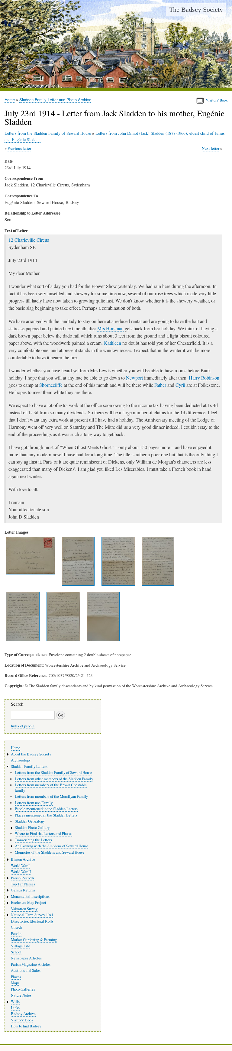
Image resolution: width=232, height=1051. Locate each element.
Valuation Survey (24, 908)
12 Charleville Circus (28, 240)
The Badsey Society (196, 9)
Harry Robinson (204, 377)
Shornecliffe (51, 385)
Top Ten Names (23, 884)
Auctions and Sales (25, 970)
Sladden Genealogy (30, 821)
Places (16, 976)
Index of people (22, 726)
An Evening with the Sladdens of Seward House (51, 846)
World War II (21, 871)
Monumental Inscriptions (30, 896)
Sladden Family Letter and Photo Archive (55, 99)
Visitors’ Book (22, 1020)
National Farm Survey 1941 (32, 914)
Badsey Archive (23, 1013)
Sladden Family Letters (29, 766)
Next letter (210, 148)
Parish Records (22, 878)
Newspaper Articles (26, 958)
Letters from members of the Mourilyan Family (51, 796)
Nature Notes (21, 995)
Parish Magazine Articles (30, 964)
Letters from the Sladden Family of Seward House (48, 133)
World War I (20, 865)
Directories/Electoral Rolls (32, 921)
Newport (134, 377)
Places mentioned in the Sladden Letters (46, 815)
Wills (15, 1001)
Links (15, 1007)
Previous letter (19, 148)
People (16, 933)
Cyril (180, 385)
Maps (15, 982)
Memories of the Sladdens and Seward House (49, 852)
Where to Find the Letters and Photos (43, 833)
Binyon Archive (23, 859)
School (16, 952)
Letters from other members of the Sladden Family (54, 778)
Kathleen (112, 343)
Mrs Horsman (110, 328)
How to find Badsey (26, 1026)
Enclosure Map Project (28, 902)
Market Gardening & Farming (34, 939)
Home (10, 99)
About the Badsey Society (31, 754)
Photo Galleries (23, 989)
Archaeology (21, 760)
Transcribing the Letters (33, 839)
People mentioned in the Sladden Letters (46, 808)
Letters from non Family (34, 802)
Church (16, 927)
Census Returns (23, 890)
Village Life (20, 946)
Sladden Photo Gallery (32, 827)
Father (160, 385)
